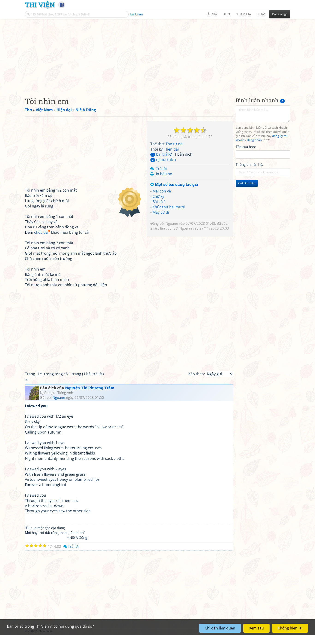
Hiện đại (171, 149)
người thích (164, 159)
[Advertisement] (157, 54)
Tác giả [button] (211, 14)
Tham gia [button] (244, 14)
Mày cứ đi (160, 212)
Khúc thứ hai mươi (168, 207)
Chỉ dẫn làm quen (220, 628)
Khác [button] (262, 14)
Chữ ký (158, 196)
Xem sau (256, 628)
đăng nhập (254, 140)
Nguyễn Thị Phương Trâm (89, 387)
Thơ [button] (227, 14)
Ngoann (172, 223)
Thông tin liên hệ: (249, 164)
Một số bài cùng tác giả (176, 184)
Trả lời (161, 168)
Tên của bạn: (246, 146)
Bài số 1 (159, 201)
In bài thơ (164, 173)
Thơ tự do (174, 143)
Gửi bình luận (246, 183)
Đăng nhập (279, 14)
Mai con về (161, 191)
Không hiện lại (290, 628)
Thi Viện (40, 4)
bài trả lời (162, 154)
